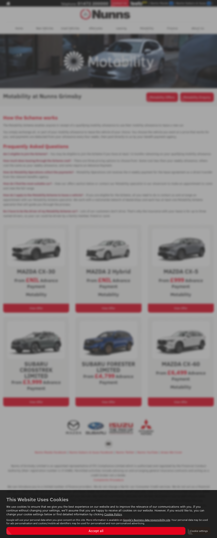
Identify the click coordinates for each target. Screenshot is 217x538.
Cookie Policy (113, 514)
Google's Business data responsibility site (146, 519)
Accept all (96, 530)
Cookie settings (199, 530)
